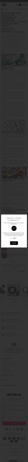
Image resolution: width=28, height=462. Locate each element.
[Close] (25, 215)
